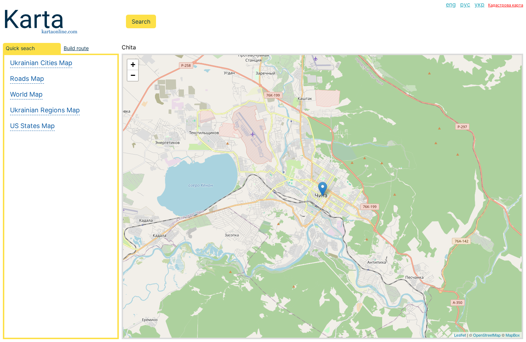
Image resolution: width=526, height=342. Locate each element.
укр (479, 4)
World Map (26, 94)
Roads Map (27, 78)
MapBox (513, 335)
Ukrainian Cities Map (41, 63)
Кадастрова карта (505, 5)
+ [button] (133, 64)
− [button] (133, 75)
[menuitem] (451, 4)
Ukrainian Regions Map (45, 110)
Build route (76, 48)
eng (451, 4)
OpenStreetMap (487, 335)
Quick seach (20, 48)
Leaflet (460, 335)
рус (465, 4)
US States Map (32, 126)
